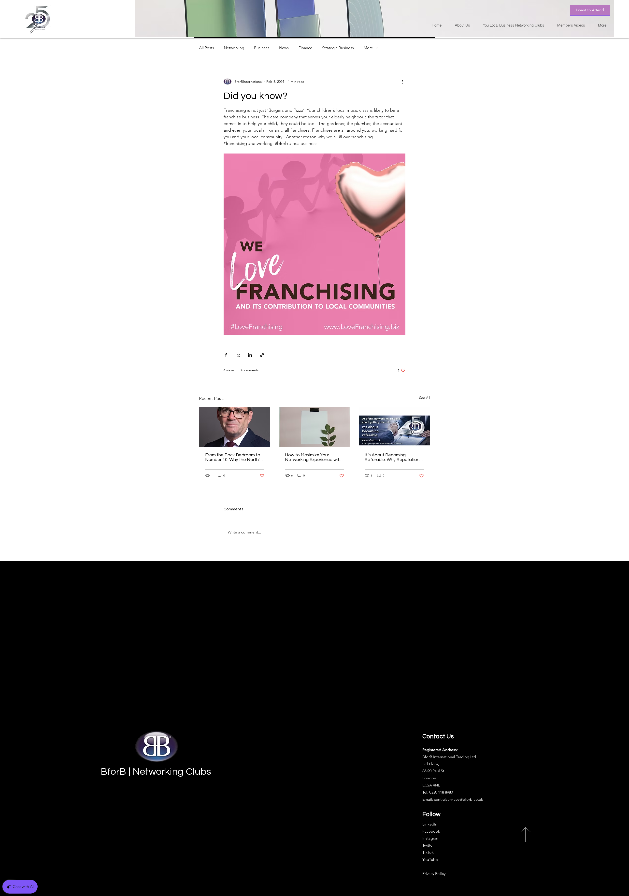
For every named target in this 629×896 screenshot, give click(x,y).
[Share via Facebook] (226, 355)
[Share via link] (262, 355)
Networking (234, 47)
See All (424, 397)
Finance (305, 47)
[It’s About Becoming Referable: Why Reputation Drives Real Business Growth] (394, 427)
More (368, 47)
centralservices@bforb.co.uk (458, 799)
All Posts (206, 47)
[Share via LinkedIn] (250, 355)
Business (261, 47)
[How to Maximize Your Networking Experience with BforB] (314, 427)
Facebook (431, 831)
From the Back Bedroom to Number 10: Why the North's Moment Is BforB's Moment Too (233, 457)
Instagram (431, 838)
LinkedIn (429, 824)
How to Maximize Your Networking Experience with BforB (313, 457)
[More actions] (402, 81)
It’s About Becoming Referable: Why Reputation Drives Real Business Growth (393, 457)
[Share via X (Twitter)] (238, 355)
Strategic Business (338, 47)
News (284, 47)
